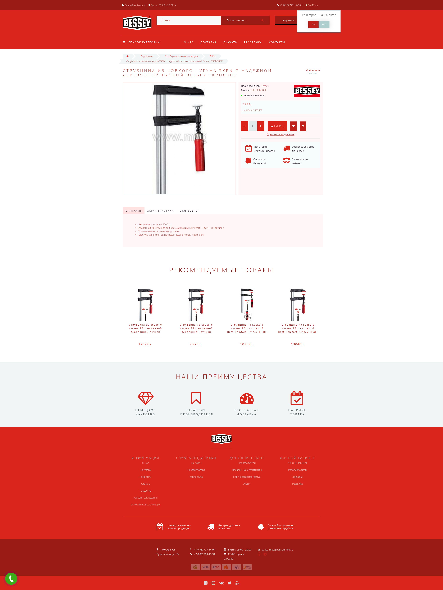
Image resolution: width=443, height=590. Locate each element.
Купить (278, 126)
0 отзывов (312, 73)
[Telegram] (265, 554)
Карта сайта (196, 476)
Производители (247, 463)
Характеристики (160, 210)
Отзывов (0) (188, 210)
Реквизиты (145, 476)
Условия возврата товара (145, 504)
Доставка (209, 42)
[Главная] (127, 56)
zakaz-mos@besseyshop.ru (277, 549)
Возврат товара (196, 469)
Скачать (230, 42)
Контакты (277, 42)
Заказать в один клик (282, 134)
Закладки (297, 476)
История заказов (297, 469)
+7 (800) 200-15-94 (204, 554)
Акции (246, 483)
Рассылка (297, 483)
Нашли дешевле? (252, 110)
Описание (133, 210)
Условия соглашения (145, 497)
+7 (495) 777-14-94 (204, 549)
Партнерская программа (246, 476)
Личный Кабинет (297, 463)
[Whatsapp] (259, 553)
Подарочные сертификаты (247, 469)
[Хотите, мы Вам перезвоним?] (11, 579)
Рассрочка (253, 42)
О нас (189, 42)
